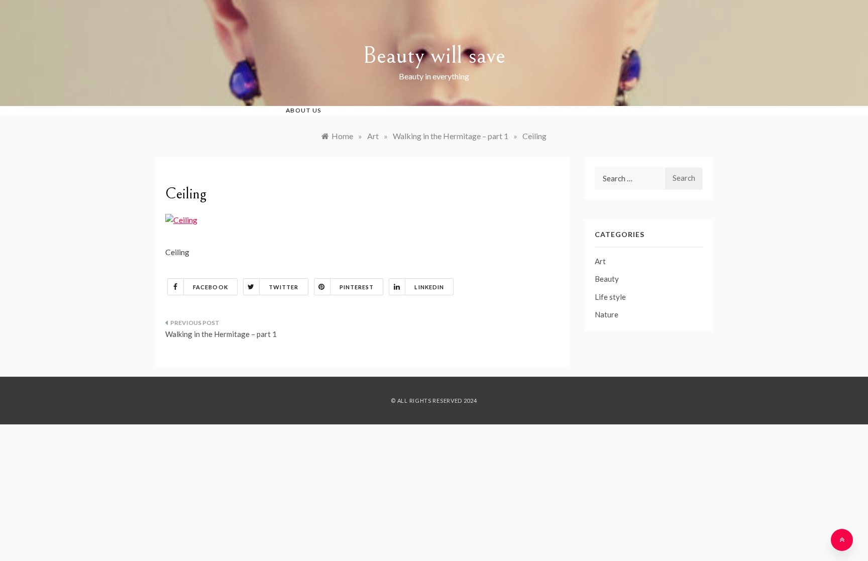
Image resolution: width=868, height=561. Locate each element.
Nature (606, 314)
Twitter (284, 287)
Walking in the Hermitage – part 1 (221, 334)
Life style (610, 296)
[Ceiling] (181, 218)
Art (600, 261)
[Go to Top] (842, 540)
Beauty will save (434, 55)
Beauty (607, 278)
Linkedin (429, 287)
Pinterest (357, 287)
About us (303, 110)
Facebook (210, 287)
